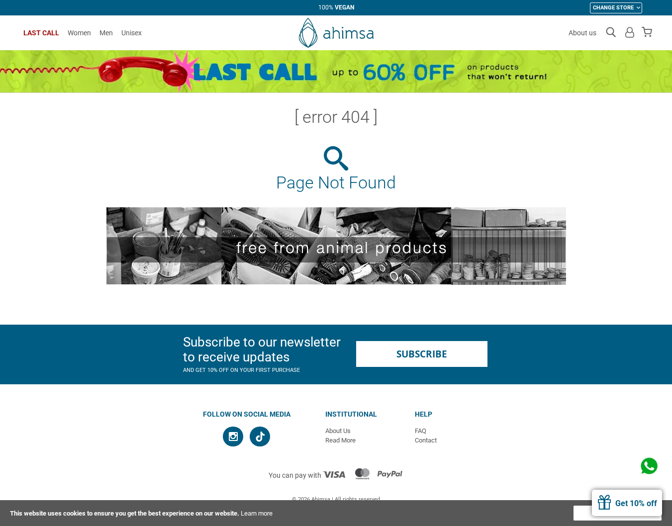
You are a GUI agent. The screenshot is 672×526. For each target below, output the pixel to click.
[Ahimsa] (336, 33)
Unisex (131, 33)
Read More (340, 440)
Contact (426, 440)
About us (582, 33)
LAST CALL (41, 33)
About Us (338, 431)
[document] (336, 513)
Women (79, 33)
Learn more (257, 513)
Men (106, 33)
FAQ (420, 431)
